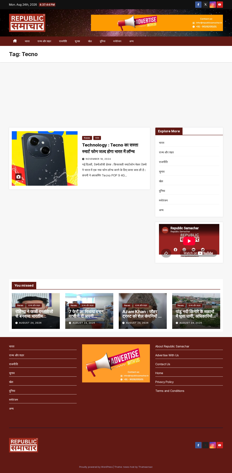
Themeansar (145, 466)
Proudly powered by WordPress (96, 466)
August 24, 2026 (30, 322)
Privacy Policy (164, 382)
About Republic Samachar (172, 346)
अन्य (131, 41)
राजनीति (63, 41)
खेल (90, 41)
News (87, 137)
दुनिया (102, 41)
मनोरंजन (117, 41)
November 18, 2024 (98, 159)
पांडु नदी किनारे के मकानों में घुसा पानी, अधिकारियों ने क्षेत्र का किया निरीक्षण (196, 316)
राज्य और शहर (44, 41)
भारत (27, 41)
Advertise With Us (167, 355)
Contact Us (162, 364)
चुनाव (77, 41)
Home (159, 373)
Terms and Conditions (170, 391)
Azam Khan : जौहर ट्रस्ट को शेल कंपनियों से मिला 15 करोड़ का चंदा (141, 316)
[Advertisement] (116, 89)
